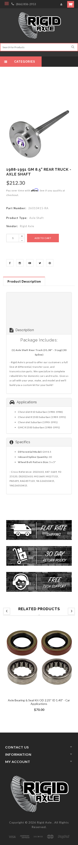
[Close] (71, 369)
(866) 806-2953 (26, 4)
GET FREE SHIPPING (39, 470)
